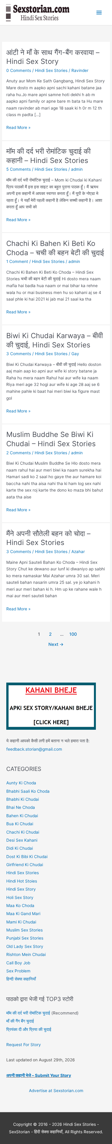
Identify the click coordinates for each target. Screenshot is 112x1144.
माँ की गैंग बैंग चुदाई (20, 1021)
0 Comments (18, 70)
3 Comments (18, 353)
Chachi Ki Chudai (22, 832)
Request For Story (23, 1044)
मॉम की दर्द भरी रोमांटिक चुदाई (28, 1013)
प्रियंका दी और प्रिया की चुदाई (28, 1029)
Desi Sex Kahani (21, 840)
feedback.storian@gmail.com (34, 749)
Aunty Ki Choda (21, 782)
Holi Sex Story (19, 897)
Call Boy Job (18, 962)
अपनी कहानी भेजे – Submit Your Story (38, 1075)
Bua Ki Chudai (19, 823)
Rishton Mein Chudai (26, 954)
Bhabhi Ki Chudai (22, 799)
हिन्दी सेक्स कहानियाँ (21, 979)
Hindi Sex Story (21, 889)
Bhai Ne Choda (20, 807)
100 (73, 634)
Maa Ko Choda (20, 905)
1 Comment (17, 261)
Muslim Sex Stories (24, 930)
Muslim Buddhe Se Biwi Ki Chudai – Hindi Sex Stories (51, 439)
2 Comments (18, 452)
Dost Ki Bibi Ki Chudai (26, 856)
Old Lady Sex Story (24, 946)
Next (56, 644)
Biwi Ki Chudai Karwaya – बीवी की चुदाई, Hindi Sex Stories (54, 340)
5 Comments (18, 169)
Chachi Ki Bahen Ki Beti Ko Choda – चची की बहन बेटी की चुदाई (55, 248)
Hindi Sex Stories (51, 70)
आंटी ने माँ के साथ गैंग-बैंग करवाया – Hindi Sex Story (52, 57)
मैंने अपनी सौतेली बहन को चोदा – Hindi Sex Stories (48, 538)
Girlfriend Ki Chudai (24, 864)
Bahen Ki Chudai (22, 815)
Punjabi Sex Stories (24, 938)
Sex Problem (18, 971)
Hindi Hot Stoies (21, 881)
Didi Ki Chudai (19, 848)
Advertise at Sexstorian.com (56, 1090)
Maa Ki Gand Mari (23, 913)
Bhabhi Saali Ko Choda (28, 791)
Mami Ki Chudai (21, 922)
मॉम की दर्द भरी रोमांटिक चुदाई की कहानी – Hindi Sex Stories (48, 156)
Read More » (18, 128)
